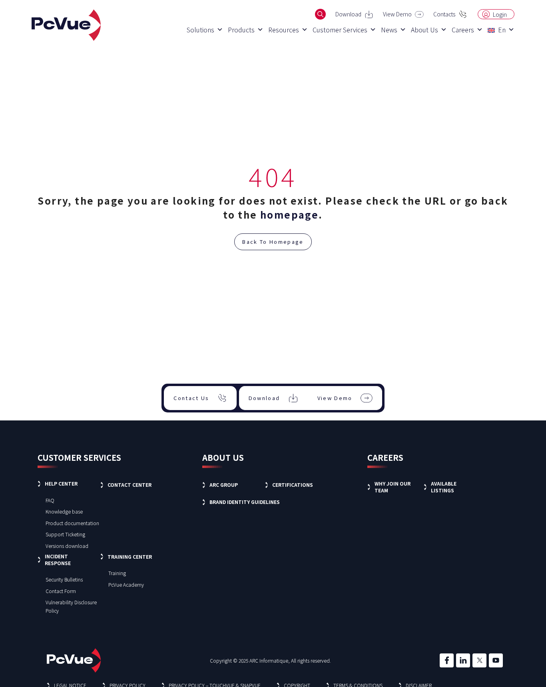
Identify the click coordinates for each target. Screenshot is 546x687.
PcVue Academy (126, 584)
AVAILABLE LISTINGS (443, 487)
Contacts (444, 14)
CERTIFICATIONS (292, 484)
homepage (289, 214)
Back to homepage (272, 241)
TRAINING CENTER (130, 556)
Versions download (67, 545)
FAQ (50, 500)
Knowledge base (64, 511)
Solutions (200, 29)
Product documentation (72, 523)
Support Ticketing (65, 534)
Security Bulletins (64, 579)
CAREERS (385, 457)
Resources (283, 29)
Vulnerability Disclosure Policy (71, 606)
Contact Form (61, 590)
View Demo (397, 14)
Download (348, 14)
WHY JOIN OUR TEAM (392, 487)
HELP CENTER (61, 483)
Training (117, 573)
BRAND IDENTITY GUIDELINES (244, 501)
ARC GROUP (223, 484)
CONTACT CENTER (129, 484)
